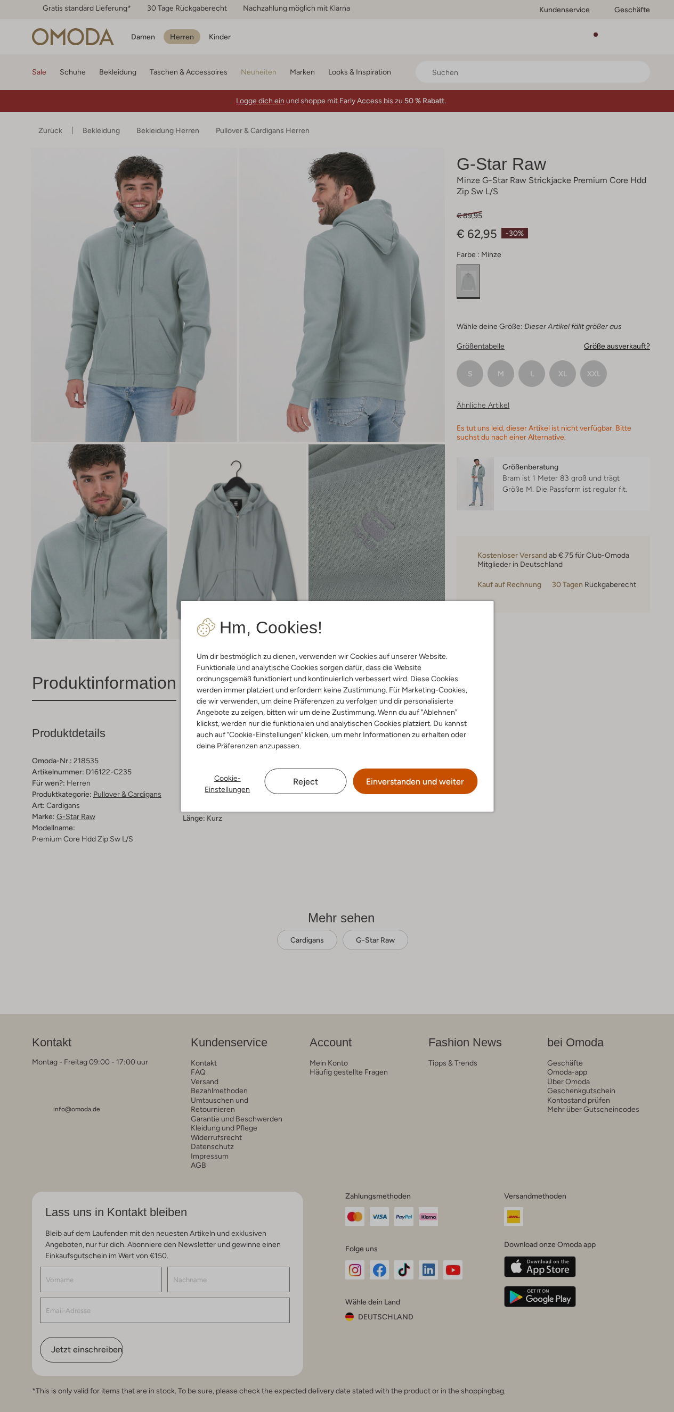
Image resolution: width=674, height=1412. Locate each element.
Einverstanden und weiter (415, 782)
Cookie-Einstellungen (227, 784)
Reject (305, 782)
